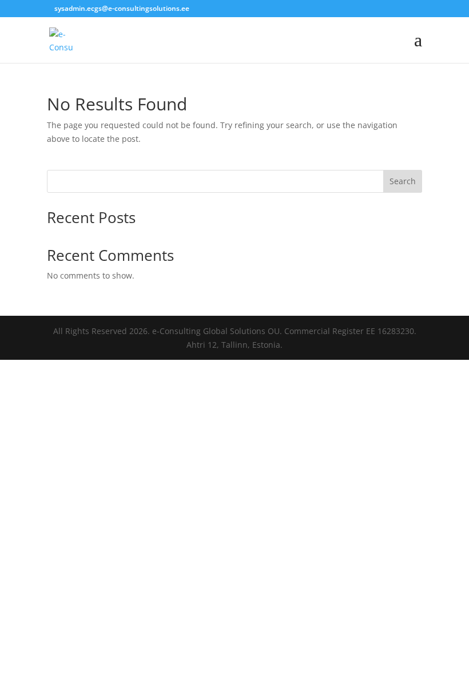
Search (402, 181)
